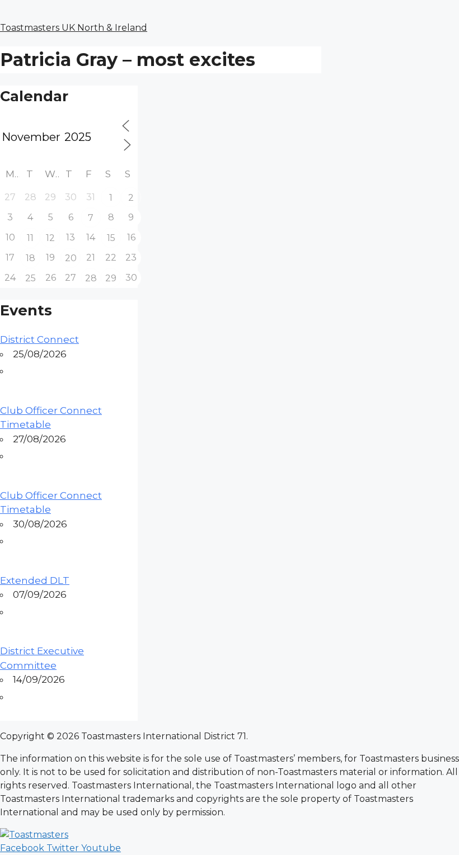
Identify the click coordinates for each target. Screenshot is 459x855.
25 (30, 278)
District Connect (39, 339)
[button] (229, 6)
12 (50, 238)
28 (91, 278)
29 (110, 278)
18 (30, 258)
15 (111, 238)
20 (71, 258)
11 (30, 238)
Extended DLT (34, 580)
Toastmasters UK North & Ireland (73, 27)
